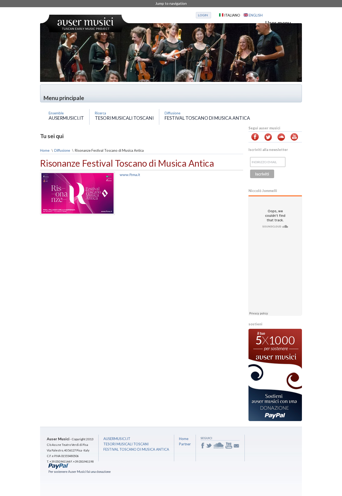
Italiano (231, 15)
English (255, 15)
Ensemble (56, 113)
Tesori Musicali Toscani (124, 118)
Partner (185, 444)
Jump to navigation (171, 3)
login (203, 15)
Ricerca (100, 113)
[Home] (85, 23)
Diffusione (172, 113)
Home (44, 150)
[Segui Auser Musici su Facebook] (255, 139)
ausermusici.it (66, 118)
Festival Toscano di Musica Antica (207, 118)
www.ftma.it (130, 174)
